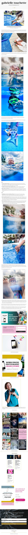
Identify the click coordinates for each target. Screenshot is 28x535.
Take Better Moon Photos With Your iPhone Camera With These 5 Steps (10, 462)
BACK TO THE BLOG (14, 453)
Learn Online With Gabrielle (14, 352)
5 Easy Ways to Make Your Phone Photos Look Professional (10, 477)
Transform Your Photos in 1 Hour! (14, 377)
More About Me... (14, 410)
